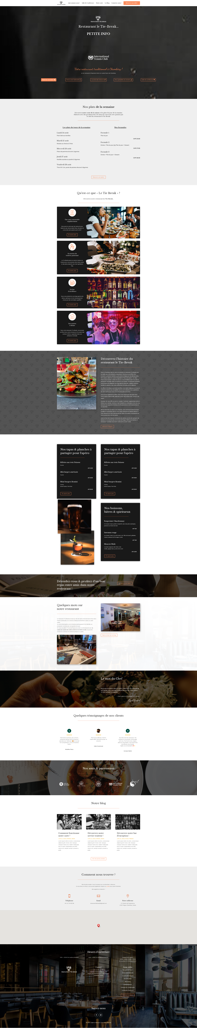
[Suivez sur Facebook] (96, 1015)
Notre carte (99, 3)
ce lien (108, 886)
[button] (99, 925)
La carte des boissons (97, 80)
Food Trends (129, 838)
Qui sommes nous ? (74, 3)
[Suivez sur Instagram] (101, 1015)
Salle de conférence (147, 80)
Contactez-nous (128, 984)
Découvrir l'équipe (107, 426)
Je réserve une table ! (125, 583)
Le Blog (107, 3)
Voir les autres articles (98, 858)
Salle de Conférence (88, 3)
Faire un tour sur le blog (109, 635)
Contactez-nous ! (116, 3)
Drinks (69, 838)
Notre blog (128, 981)
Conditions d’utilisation (128, 990)
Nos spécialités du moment (122, 80)
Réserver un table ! (127, 995)
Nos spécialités (128, 978)
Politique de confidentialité (128, 987)
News (73, 838)
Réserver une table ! (132, 3)
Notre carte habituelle (72, 80)
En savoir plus (72, 234)
